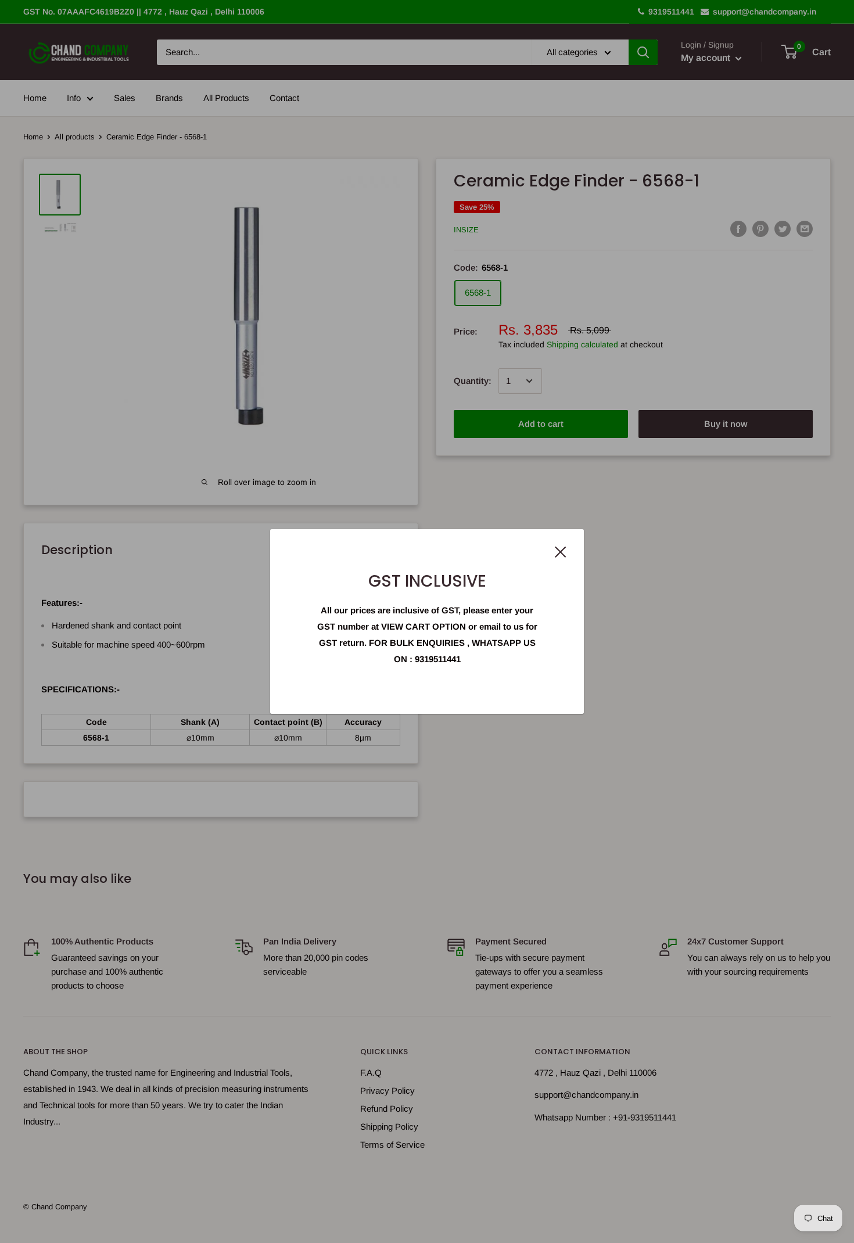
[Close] (560, 551)
